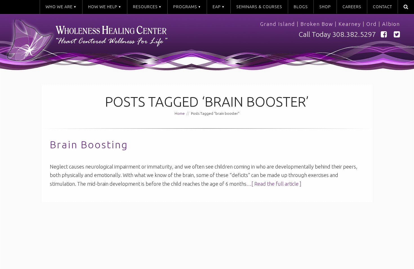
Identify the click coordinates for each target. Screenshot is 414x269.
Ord (371, 24)
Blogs (301, 7)
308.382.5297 (354, 34)
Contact (382, 7)
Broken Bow (317, 24)
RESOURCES (145, 7)
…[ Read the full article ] (273, 184)
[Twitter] (397, 34)
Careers (351, 7)
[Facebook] (384, 34)
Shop (325, 7)
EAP (217, 7)
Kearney (350, 24)
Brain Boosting (89, 144)
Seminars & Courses (259, 7)
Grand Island (277, 24)
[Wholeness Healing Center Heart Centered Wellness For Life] (109, 43)
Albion (391, 24)
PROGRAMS (185, 7)
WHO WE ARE (59, 7)
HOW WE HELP (102, 7)
